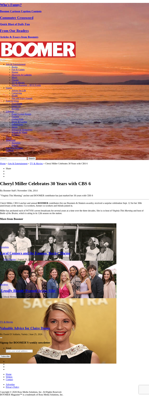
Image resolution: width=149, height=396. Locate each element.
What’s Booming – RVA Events (26, 85)
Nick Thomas (9, 259)
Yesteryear (10, 140)
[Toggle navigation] (1, 60)
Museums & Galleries (22, 75)
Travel (9, 137)
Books (15, 67)
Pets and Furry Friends (22, 98)
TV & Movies (18, 82)
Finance (15, 116)
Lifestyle (10, 111)
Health (15, 95)
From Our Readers (14, 148)
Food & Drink (12, 101)
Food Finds (17, 103)
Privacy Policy (12, 387)
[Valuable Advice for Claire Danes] (58, 363)
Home (3, 163)
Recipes (15, 109)
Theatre (15, 80)
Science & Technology (22, 129)
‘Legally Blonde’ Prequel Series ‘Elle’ (28, 291)
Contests (10, 150)
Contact (9, 379)
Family (9, 88)
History (15, 145)
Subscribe (5, 356)
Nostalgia (16, 143)
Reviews (16, 135)
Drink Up (16, 106)
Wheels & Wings (19, 132)
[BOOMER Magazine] (38, 57)
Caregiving (17, 93)
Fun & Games (18, 69)
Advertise (10, 384)
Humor (15, 72)
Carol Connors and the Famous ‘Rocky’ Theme (35, 253)
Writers (9, 377)
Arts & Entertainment (15, 64)
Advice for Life (19, 90)
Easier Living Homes (21, 114)
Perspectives (17, 124)
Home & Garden (19, 122)
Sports (14, 127)
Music (14, 77)
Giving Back (17, 119)
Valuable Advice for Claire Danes (25, 328)
